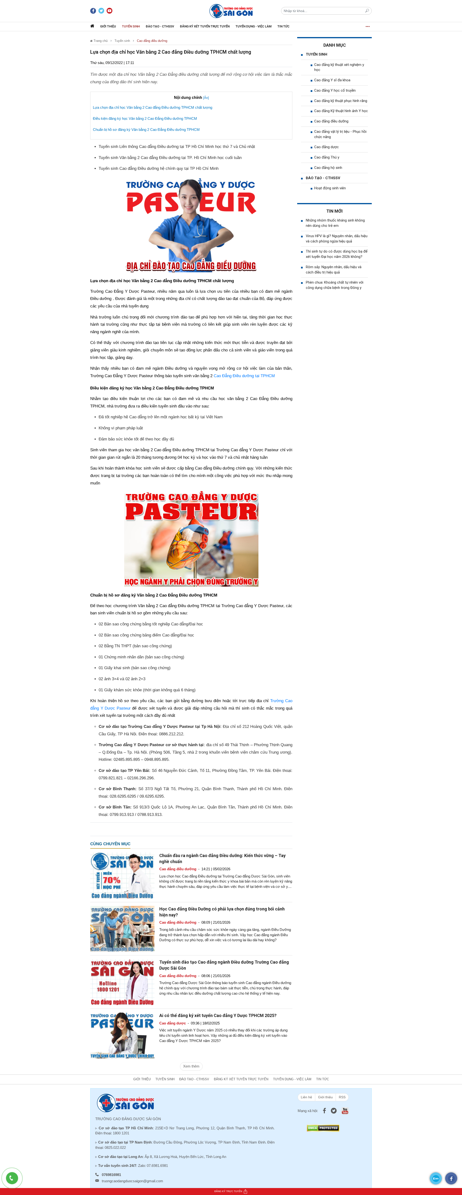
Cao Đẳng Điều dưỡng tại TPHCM (244, 376)
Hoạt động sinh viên (330, 188)
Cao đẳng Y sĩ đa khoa (332, 80)
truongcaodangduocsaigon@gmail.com (132, 1181)
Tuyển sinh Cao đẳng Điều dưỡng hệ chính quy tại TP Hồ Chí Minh (158, 168)
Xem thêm (191, 1066)
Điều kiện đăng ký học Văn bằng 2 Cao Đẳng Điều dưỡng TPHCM (145, 118)
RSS (342, 1097)
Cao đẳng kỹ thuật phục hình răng (340, 101)
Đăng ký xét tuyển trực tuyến (205, 26)
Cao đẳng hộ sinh (328, 167)
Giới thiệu (108, 26)
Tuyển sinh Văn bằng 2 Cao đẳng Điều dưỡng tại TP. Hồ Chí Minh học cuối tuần (170, 157)
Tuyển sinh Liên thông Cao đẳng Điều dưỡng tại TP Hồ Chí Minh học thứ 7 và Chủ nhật (177, 146)
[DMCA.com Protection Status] (323, 1128)
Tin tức (283, 26)
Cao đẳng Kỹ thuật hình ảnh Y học (341, 111)
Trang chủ (100, 41)
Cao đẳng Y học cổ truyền (335, 90)
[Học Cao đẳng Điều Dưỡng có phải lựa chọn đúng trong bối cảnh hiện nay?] (122, 928)
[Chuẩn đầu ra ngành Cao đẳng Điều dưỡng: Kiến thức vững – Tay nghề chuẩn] (122, 875)
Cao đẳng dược (326, 147)
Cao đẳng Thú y (326, 157)
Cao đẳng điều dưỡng (152, 41)
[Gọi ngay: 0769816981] (14, 1180)
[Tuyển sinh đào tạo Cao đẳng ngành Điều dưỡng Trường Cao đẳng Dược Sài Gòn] (122, 982)
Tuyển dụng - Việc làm (253, 26)
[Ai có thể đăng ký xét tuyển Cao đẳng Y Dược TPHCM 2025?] (122, 1035)
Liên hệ (306, 1097)
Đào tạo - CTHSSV (160, 26)
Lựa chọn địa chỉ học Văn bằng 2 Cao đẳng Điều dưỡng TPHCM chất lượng (152, 107)
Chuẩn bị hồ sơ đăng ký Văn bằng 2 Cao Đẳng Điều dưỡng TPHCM (147, 129)
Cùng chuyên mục (110, 844)
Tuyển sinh (131, 26)
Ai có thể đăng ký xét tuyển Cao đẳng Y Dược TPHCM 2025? (217, 1015)
